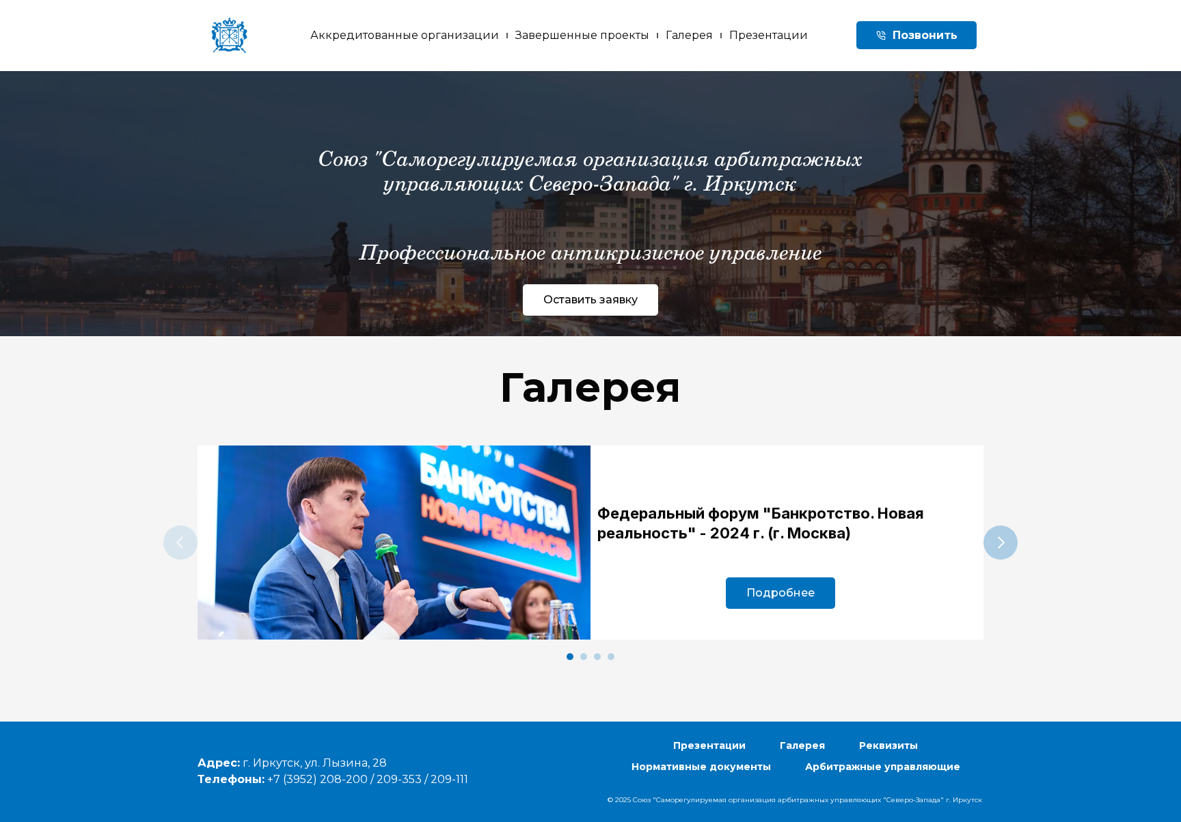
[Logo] (229, 35)
